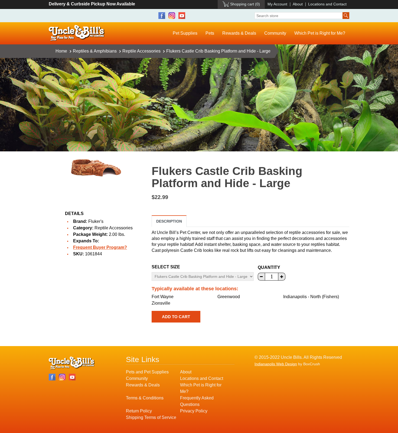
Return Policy (139, 411)
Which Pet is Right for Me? (319, 33)
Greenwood (228, 296)
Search (345, 15)
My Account (277, 4)
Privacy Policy (193, 411)
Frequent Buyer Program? (100, 247)
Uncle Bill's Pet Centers (77, 33)
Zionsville (161, 303)
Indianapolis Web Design (276, 364)
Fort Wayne (163, 296)
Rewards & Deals (239, 33)
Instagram (171, 15)
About (298, 4)
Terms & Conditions (145, 398)
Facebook (161, 15)
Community (275, 33)
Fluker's (95, 221)
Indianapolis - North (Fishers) (311, 296)
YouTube (181, 15)
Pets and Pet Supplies (147, 372)
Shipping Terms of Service (151, 417)
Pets (209, 33)
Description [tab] (169, 221)
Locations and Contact (327, 4)
